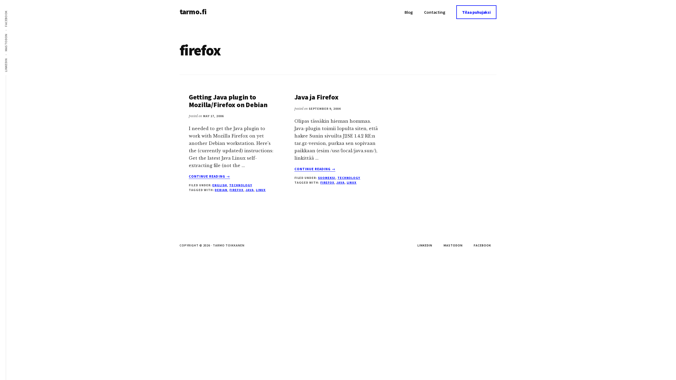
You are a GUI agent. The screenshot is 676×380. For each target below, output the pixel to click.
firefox (236, 190)
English (219, 185)
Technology (240, 185)
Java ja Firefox (316, 97)
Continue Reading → (209, 176)
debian (221, 190)
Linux (261, 190)
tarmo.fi (193, 11)
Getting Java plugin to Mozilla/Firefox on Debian (228, 101)
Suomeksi (326, 178)
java (250, 190)
